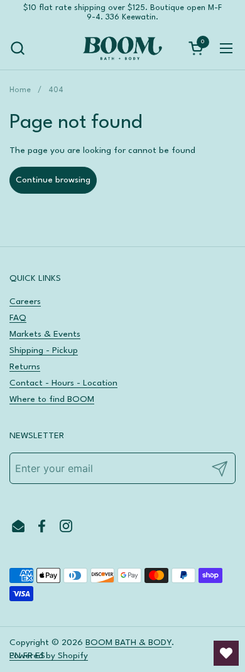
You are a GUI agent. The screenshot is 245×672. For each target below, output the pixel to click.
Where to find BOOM (51, 399)
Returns (24, 366)
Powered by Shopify (48, 655)
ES (40, 655)
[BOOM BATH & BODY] (122, 48)
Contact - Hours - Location (63, 383)
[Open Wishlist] (226, 653)
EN (15, 655)
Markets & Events (44, 334)
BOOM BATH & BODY (128, 642)
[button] (17, 48)
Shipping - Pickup (43, 350)
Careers (25, 301)
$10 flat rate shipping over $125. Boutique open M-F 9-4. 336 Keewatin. (122, 12)
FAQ (17, 317)
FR (28, 655)
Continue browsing (53, 180)
